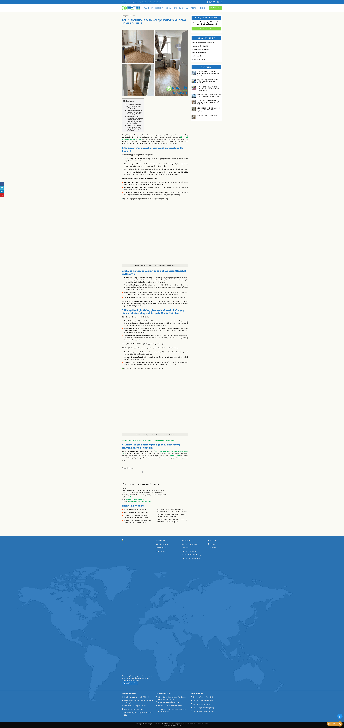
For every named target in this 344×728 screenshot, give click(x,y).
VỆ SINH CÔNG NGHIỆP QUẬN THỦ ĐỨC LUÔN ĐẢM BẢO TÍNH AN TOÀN (208, 81)
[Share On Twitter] (2, 188)
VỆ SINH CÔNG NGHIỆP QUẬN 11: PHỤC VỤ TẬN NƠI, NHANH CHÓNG (154, 440)
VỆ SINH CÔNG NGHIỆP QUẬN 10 (208, 116)
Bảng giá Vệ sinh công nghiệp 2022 (136, 512)
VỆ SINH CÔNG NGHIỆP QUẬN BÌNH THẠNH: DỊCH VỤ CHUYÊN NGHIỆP (208, 73)
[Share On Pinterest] (2, 195)
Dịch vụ (168, 8)
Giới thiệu (159, 8)
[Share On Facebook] (2, 184)
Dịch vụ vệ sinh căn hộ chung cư (135, 509)
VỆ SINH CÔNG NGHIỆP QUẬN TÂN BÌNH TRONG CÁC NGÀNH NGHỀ (209, 95)
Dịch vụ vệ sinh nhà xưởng (200, 49)
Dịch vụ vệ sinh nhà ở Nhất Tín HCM (204, 43)
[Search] (221, 2)
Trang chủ (148, 8)
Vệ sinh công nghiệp (198, 59)
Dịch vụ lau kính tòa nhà (200, 46)
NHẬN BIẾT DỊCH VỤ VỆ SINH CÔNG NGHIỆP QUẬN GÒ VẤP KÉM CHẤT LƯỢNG (209, 88)
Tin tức (194, 8)
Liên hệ (202, 8)
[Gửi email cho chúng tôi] (217, 2)
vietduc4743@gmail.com (135, 499)
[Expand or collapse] (142, 101)
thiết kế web (168, 725)
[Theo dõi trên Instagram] (210, 2)
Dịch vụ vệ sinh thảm (199, 53)
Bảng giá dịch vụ (181, 8)
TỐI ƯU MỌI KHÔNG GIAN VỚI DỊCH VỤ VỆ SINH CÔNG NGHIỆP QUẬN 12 (208, 102)
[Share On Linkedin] (2, 191)
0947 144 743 (132, 497)
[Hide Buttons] (1, 198)
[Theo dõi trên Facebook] (207, 2)
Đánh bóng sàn (197, 56)
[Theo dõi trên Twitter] (214, 2)
